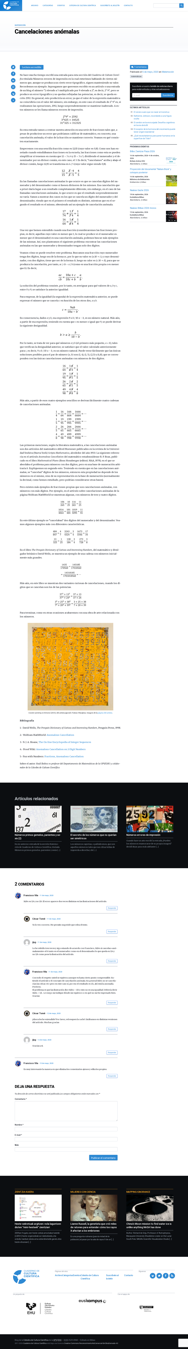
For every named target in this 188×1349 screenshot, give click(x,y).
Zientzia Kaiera (24, 1191)
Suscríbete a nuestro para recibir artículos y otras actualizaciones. (152, 87)
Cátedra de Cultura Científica (90, 1277)
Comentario (21, 1099)
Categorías (67, 1275)
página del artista (105, 713)
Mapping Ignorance (138, 1191)
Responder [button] (112, 908)
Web (17, 1145)
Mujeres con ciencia (83, 1191)
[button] (13, 67)
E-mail (18, 1135)
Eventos (77, 1275)
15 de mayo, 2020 (46, 1063)
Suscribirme (168, 95)
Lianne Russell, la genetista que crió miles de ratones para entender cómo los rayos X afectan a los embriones (93, 1227)
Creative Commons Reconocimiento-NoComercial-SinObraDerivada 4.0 (91, 1343)
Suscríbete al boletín (112, 1277)
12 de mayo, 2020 (54, 1013)
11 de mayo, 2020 (46, 895)
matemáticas (136, 76)
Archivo (58, 1275)
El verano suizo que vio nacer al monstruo (151, 112)
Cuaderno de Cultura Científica (35, 1343)
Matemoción (20, 25)
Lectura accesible (31, 67)
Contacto (128, 1275)
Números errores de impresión (143, 834)
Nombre (19, 1125)
